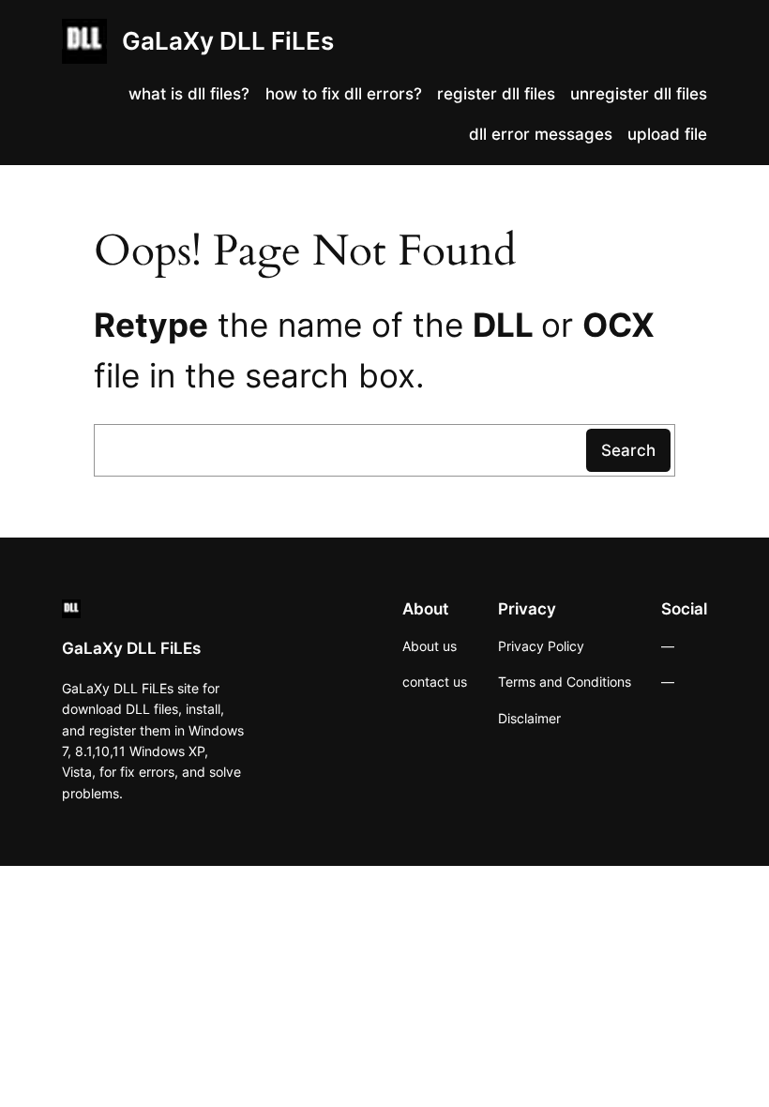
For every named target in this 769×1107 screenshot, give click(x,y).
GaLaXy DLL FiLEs (228, 40)
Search (628, 450)
